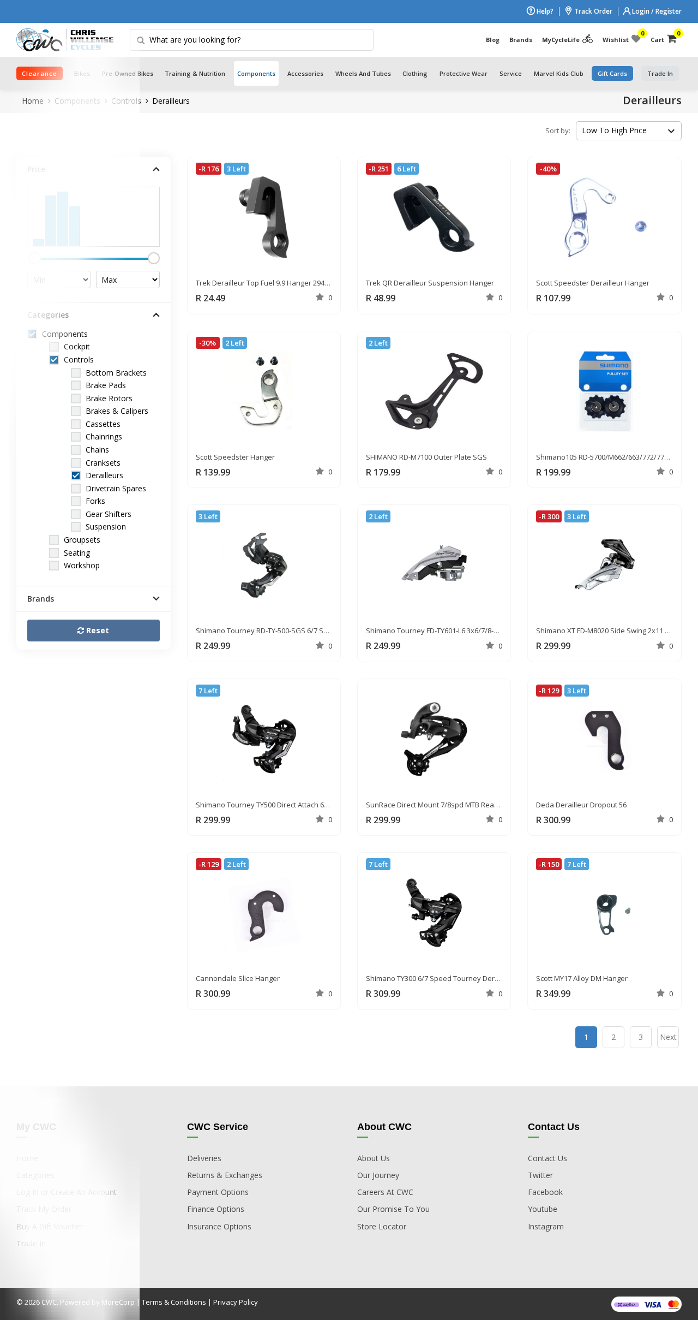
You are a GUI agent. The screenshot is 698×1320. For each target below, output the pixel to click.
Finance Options (215, 1209)
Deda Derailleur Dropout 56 (581, 805)
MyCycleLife (561, 39)
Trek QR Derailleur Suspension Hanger (430, 283)
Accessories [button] (305, 73)
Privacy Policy (235, 1302)
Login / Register (656, 11)
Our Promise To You (393, 1209)
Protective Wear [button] (464, 73)
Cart (664, 37)
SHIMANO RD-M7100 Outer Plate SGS (426, 457)
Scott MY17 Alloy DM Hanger (582, 978)
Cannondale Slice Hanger (238, 978)
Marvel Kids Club (558, 73)
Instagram (546, 1226)
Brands (520, 39)
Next (668, 1037)
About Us (373, 1158)
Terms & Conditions (174, 1302)
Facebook (545, 1192)
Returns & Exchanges (224, 1175)
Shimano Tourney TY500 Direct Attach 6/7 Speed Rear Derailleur (301, 805)
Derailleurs (171, 101)
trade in (660, 73)
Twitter (540, 1175)
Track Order (592, 11)
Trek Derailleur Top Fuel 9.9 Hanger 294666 (266, 283)
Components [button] (256, 73)
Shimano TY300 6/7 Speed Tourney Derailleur (440, 978)
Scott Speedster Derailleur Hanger (592, 283)
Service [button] (511, 73)
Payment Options (218, 1192)
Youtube (542, 1209)
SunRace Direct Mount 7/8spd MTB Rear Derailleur (448, 805)
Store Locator (381, 1226)
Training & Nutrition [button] (195, 73)
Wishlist (622, 37)
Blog (493, 39)
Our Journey (378, 1175)
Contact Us (547, 1158)
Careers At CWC (385, 1192)
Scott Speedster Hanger (235, 457)
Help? (544, 11)
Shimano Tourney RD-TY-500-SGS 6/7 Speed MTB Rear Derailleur (302, 630)
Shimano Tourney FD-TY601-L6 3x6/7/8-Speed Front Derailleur (467, 630)
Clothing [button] (415, 73)
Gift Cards (612, 73)
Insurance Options (219, 1226)
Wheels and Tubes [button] (363, 73)
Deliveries (204, 1158)
